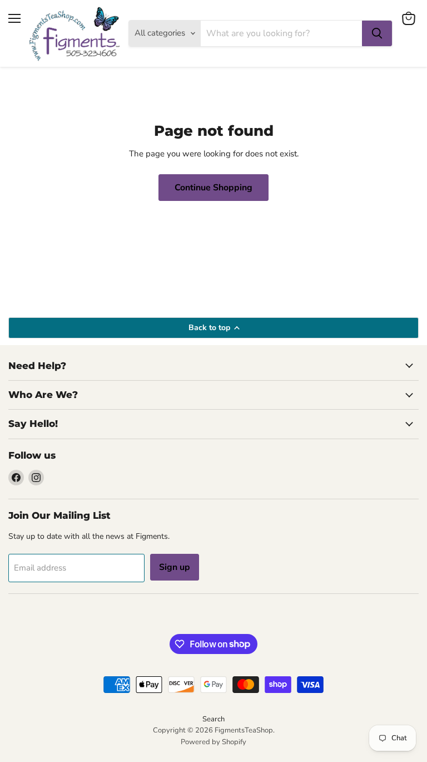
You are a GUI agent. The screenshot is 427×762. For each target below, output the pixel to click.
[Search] (377, 33)
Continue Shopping (213, 187)
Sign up (174, 567)
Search (213, 719)
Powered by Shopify (213, 742)
